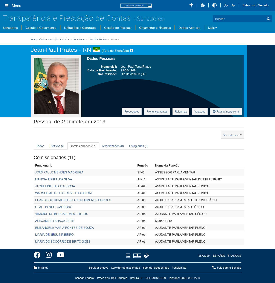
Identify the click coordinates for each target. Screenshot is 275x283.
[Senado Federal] (136, 6)
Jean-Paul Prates (98, 39)
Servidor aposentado (156, 267)
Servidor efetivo (99, 267)
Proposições (132, 111)
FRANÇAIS (234, 255)
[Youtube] (59, 255)
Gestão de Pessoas (117, 28)
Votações (199, 111)
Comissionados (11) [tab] (83, 146)
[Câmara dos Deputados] (129, 255)
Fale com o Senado (256, 5)
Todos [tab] (40, 146)
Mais (211, 28)
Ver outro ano (231, 135)
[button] (191, 5)
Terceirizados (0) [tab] (113, 146)
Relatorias (181, 111)
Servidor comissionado (125, 267)
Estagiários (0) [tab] (138, 146)
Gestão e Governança (41, 28)
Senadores (150, 18)
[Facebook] (38, 255)
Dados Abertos (189, 28)
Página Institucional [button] (227, 111)
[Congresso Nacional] (137, 255)
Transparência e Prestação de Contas (67, 18)
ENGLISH (204, 255)
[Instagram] (48, 255)
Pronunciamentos (157, 111)
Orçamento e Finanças (155, 28)
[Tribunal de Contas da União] (145, 255)
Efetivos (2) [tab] (57, 146)
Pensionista (179, 267)
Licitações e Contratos (80, 28)
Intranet (42, 267)
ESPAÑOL (219, 255)
